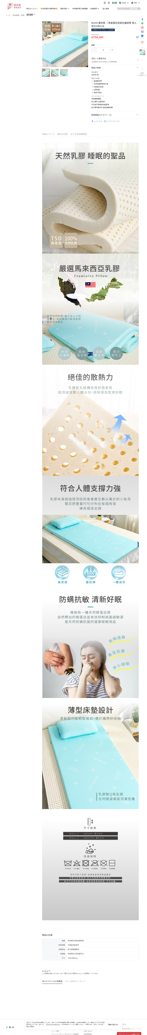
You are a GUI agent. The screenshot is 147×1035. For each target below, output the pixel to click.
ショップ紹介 (55, 1031)
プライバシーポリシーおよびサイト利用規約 (65, 1034)
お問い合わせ (88, 1031)
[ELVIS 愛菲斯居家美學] (14, 6)
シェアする (98, 121)
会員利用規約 (88, 1034)
